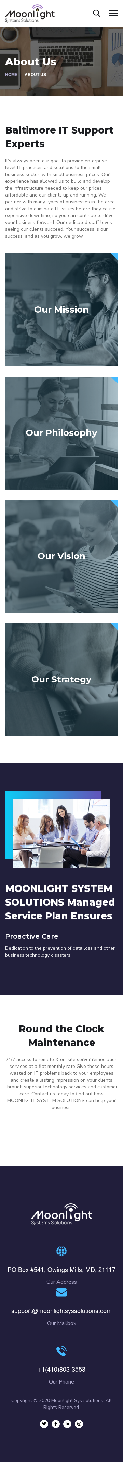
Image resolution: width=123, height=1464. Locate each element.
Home (11, 74)
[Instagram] (79, 1424)
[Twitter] (44, 1424)
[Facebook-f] (56, 1424)
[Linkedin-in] (67, 1424)
